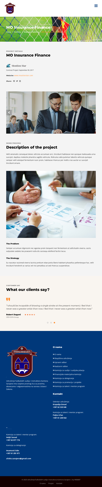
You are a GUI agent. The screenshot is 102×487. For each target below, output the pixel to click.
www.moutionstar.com (23, 75)
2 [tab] (51, 322)
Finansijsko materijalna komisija (68, 374)
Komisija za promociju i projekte (68, 382)
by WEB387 (76, 480)
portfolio (17, 32)
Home (8, 32)
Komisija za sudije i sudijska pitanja (69, 370)
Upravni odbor (61, 362)
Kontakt (59, 483)
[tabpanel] (51, 308)
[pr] (19, 81)
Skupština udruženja (63, 358)
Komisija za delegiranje (64, 378)
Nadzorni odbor (61, 366)
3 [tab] (54, 322)
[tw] (16, 81)
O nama (58, 354)
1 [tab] (47, 322)
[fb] (13, 81)
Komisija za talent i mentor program (70, 386)
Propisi (50, 483)
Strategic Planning (31, 32)
